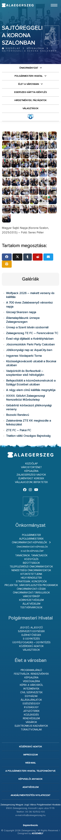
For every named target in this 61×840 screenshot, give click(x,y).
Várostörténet (31, 467)
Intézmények (31, 689)
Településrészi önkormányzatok (31, 566)
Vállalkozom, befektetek (31, 482)
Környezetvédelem (31, 600)
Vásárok (31, 722)
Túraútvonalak (31, 729)
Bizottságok (31, 563)
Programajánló (31, 670)
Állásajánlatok (31, 700)
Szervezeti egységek (31, 631)
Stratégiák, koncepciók (31, 581)
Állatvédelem (31, 604)
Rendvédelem (31, 718)
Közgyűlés (31, 559)
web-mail (30, 763)
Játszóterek (31, 711)
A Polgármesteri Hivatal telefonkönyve (30, 771)
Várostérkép (31, 596)
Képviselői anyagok (30, 779)
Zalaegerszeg (18, 5)
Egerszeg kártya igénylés (30, 92)
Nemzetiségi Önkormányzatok (31, 570)
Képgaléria (35, 48)
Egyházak (31, 696)
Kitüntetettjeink (31, 574)
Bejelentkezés (30, 825)
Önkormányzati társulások (31, 592)
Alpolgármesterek (31, 539)
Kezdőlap (12, 48)
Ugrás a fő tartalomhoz (50, 1)
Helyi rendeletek (31, 578)
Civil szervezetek (31, 692)
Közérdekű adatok (31, 646)
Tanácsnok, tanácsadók (31, 555)
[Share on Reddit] (38, 257)
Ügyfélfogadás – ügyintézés (31, 642)
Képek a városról (31, 685)
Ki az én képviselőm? (32, 551)
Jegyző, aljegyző (31, 627)
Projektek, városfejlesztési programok (31, 585)
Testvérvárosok (31, 607)
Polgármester (31, 535)
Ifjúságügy (31, 707)
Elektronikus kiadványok (31, 726)
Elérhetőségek (31, 635)
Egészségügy (31, 703)
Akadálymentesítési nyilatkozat (30, 795)
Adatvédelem (31, 787)
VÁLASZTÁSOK (30, 108)
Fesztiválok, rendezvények (31, 674)
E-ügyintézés (31, 639)
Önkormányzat (28, 68)
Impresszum (30, 755)
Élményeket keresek (31, 478)
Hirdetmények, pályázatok (30, 100)
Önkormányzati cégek (31, 589)
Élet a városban (28, 84)
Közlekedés (31, 715)
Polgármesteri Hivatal (29, 76)
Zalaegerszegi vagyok (31, 475)
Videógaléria (31, 681)
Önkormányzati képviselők (29, 542)
